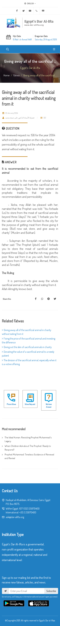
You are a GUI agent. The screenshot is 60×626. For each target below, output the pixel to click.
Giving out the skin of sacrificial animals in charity (28, 347)
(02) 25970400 (32, 508)
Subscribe (51, 591)
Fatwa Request (30, 404)
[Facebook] (17, 10)
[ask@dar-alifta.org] (43, 10)
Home (7, 75)
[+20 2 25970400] (36, 10)
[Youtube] (30, 10)
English (30, 3)
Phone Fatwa (11, 404)
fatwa (16, 75)
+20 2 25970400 (27, 512)
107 (21, 508)
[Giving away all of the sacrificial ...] (35, 299)
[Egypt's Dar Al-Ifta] (30, 22)
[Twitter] (23, 10)
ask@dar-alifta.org (15, 517)
